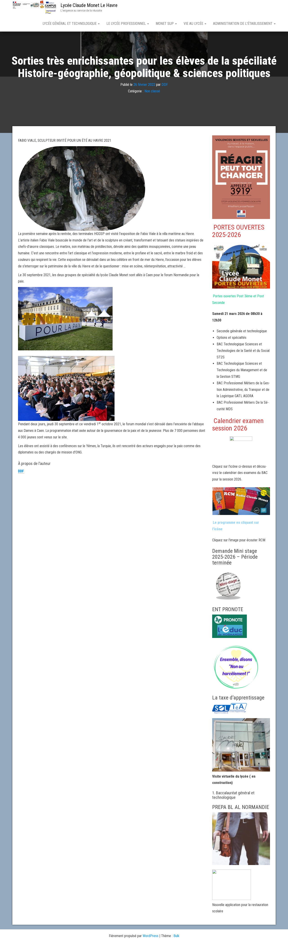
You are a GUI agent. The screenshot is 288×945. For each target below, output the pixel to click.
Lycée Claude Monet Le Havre (89, 5)
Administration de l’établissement (243, 23)
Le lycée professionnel (126, 23)
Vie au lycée (194, 23)
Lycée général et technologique (70, 23)
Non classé (152, 91)
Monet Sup (165, 23)
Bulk (176, 936)
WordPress (150, 936)
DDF (165, 85)
